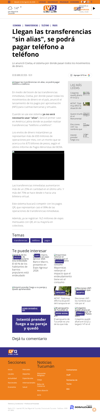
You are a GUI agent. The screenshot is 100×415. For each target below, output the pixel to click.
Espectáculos (28, 378)
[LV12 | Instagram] (88, 2)
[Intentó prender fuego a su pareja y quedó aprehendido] (31, 300)
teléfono (36, 240)
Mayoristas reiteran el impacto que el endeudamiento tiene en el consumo (63, 275)
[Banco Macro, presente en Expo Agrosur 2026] (41, 258)
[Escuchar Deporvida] (94, 8)
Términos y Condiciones (15, 404)
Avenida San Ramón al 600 (30, 309)
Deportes (26, 374)
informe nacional (62, 313)
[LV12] (13, 354)
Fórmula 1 (80, 313)
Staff (68, 375)
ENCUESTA (17, 257)
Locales (42, 2)
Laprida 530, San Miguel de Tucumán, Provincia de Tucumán (36, 408)
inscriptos (80, 292)
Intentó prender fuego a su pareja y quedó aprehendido (76, 141)
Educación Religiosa (41, 374)
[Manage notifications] (94, 410)
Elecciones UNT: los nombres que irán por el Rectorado (76, 129)
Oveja (39, 380)
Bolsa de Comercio (41, 385)
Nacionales (53, 2)
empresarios (60, 292)
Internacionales (29, 383)
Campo (37, 255)
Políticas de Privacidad (32, 404)
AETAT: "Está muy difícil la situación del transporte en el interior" (76, 108)
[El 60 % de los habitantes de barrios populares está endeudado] (20, 260)
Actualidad (12, 378)
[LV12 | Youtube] (87, 351)
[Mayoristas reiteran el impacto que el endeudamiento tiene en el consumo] (62, 264)
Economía (74, 2)
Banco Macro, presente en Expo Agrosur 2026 (40, 266)
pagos (47, 240)
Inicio (10, 369)
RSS (68, 389)
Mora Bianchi (42, 390)
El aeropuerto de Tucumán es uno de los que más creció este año (62, 323)
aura (39, 395)
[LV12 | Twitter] (84, 2)
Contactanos (71, 370)
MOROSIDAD (59, 261)
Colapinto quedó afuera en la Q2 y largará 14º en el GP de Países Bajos (76, 99)
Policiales (64, 2)
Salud (25, 387)
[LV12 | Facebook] (81, 2)
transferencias (20, 240)
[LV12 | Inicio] (89, 361)
